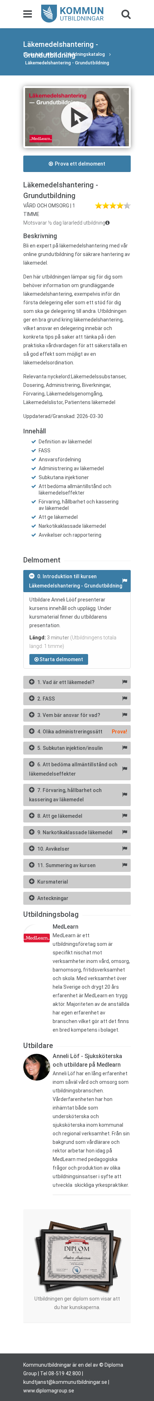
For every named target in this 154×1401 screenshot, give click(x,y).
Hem (51, 54)
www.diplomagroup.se (48, 1390)
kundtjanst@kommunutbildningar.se (65, 1382)
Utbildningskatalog (85, 54)
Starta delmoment (61, 659)
